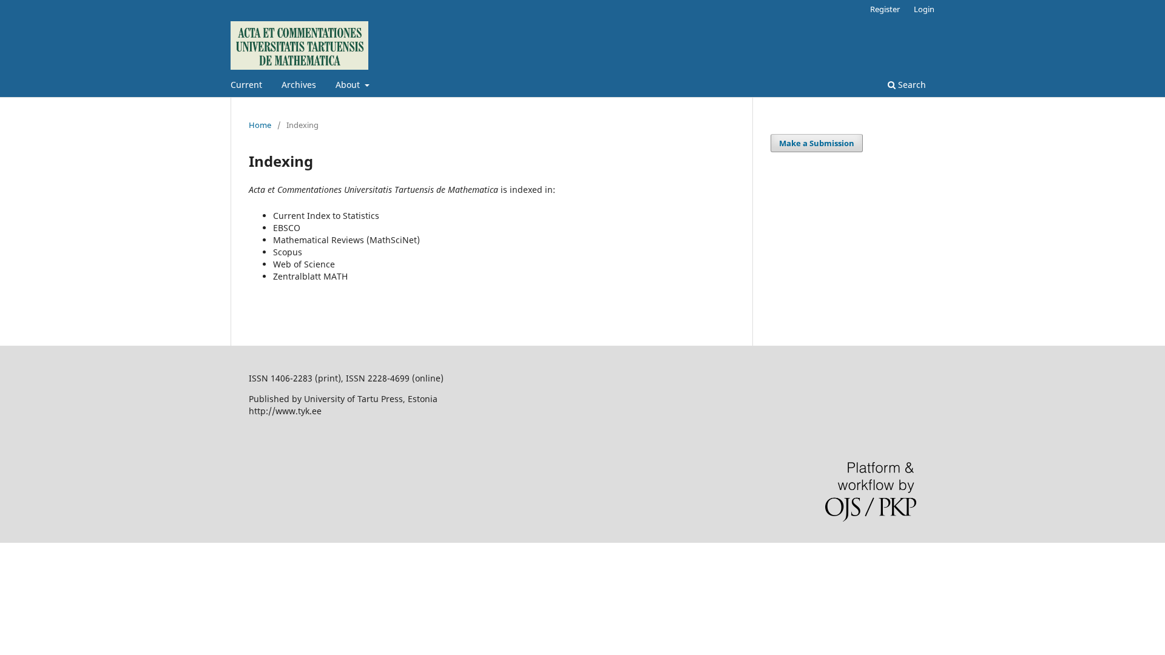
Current (246, 84)
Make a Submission (816, 143)
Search (911, 84)
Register (885, 9)
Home (260, 124)
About (349, 84)
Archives (299, 84)
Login (924, 9)
